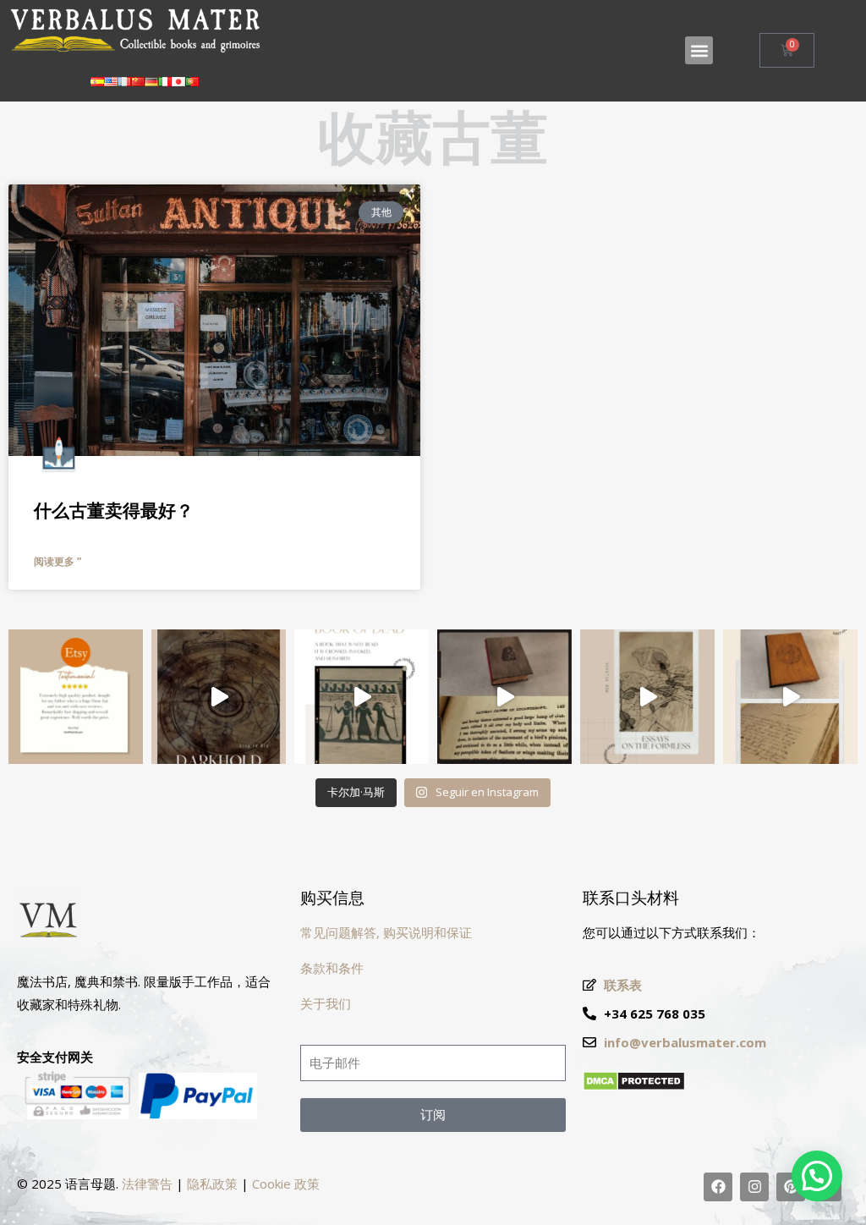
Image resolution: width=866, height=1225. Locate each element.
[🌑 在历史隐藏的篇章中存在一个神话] (504, 696)
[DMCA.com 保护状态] (634, 1086)
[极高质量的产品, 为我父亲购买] (75, 696)
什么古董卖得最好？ (114, 510)
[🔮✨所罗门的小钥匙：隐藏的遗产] (790, 696)
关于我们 (325, 1003)
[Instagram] (754, 1187)
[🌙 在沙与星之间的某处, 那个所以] (361, 696)
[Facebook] (718, 1187)
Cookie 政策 (286, 1183)
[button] (699, 50)
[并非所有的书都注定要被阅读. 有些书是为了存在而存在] (218, 696)
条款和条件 (332, 967)
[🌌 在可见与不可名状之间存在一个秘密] (647, 696)
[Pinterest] (790, 1187)
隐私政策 (212, 1183)
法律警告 (147, 1183)
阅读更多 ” (57, 561)
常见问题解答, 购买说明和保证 (386, 932)
